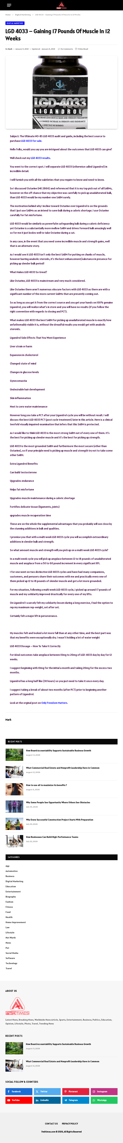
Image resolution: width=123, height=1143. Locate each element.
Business (10, 876)
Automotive (12, 871)
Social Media (12, 953)
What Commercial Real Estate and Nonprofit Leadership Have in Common (62, 767)
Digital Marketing (15, 23)
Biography (11, 896)
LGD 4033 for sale (31, 141)
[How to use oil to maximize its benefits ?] (14, 789)
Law (7, 927)
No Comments (67, 49)
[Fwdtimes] (61, 5)
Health (9, 917)
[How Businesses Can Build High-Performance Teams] (14, 841)
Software (10, 958)
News (8, 942)
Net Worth (11, 937)
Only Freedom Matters (54, 703)
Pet (7, 947)
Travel (9, 968)
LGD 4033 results (40, 158)
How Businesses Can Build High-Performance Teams (52, 837)
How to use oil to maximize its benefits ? (46, 785)
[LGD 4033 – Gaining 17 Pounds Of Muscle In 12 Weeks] (61, 92)
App (7, 865)
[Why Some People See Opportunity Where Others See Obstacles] (14, 806)
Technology (11, 963)
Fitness (9, 906)
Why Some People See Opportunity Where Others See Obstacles (58, 802)
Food (8, 912)
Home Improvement (16, 922)
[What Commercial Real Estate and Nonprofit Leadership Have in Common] (14, 772)
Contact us (51, 1123)
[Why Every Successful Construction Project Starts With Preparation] (14, 824)
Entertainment (13, 891)
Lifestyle (10, 932)
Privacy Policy (70, 1123)
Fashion (9, 901)
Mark (10, 49)
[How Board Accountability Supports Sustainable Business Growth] (14, 755)
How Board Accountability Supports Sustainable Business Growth (58, 750)
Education (11, 886)
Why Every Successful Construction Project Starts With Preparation (59, 819)
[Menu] (9, 5)
